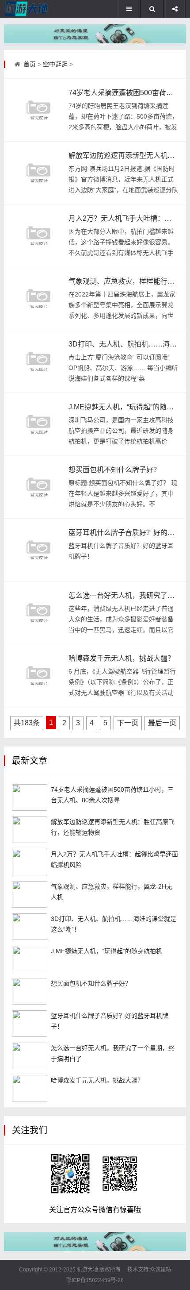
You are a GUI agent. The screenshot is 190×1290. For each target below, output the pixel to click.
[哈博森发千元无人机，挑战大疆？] (38, 675)
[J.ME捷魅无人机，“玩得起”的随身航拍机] (38, 424)
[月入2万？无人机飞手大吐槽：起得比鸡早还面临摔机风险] (38, 235)
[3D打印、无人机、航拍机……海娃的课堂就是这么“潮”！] (38, 361)
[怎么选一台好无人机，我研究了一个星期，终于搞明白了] (38, 612)
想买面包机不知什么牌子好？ (114, 470)
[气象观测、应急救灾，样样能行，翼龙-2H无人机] (38, 298)
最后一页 (162, 723)
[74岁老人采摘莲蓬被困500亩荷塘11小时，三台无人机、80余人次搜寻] (38, 110)
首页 (29, 64)
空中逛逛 (55, 64)
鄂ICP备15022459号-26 (95, 1280)
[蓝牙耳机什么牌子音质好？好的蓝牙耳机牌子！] (38, 550)
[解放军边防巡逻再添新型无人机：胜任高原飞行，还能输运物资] (38, 173)
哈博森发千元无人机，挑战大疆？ (121, 658)
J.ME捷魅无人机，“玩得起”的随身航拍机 (106, 951)
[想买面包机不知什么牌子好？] (38, 487)
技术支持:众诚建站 (149, 1270)
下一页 (127, 723)
